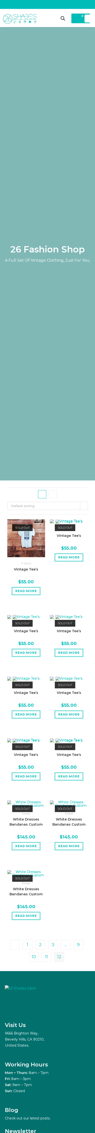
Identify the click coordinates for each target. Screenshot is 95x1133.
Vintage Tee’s (26, 569)
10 (34, 956)
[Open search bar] (62, 18)
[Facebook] (22, 1009)
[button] (88, 19)
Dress (26, 813)
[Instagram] (10, 1009)
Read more (26, 591)
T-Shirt (26, 563)
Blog (11, 1110)
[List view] (53, 494)
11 (46, 956)
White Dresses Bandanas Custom (26, 822)
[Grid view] (42, 494)
